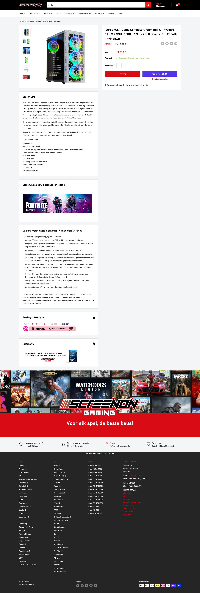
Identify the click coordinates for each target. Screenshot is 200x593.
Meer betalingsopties (160, 79)
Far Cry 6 (22, 531)
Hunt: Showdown (60, 472)
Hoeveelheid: (110, 65)
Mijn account (161, 6)
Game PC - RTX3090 (95, 496)
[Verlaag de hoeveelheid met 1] (119, 65)
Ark (20, 476)
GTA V (21, 558)
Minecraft (57, 486)
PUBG (56, 510)
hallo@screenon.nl (135, 476)
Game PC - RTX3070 (95, 489)
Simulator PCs (83, 13)
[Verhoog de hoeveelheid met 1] (131, 65)
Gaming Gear (99, 13)
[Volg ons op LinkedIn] (95, 585)
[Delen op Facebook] (162, 43)
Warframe (57, 565)
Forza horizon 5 (24, 551)
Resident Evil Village (61, 520)
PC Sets (47, 13)
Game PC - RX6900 (95, 476)
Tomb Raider (58, 554)
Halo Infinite (58, 466)
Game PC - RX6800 (95, 472)
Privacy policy (128, 511)
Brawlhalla (22, 493)
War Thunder (58, 561)
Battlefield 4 (23, 483)
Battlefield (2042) (25, 489)
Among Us (22, 469)
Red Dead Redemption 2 (62, 517)
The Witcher (58, 551)
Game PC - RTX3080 (95, 493)
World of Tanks (59, 568)
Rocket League (59, 527)
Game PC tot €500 (94, 466)
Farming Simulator (25, 534)
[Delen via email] (175, 43)
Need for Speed (59, 493)
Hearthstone (58, 469)
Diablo (21, 513)
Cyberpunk (23, 503)
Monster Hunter (59, 489)
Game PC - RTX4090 (95, 503)
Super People (58, 544)
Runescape (58, 531)
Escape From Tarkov (26, 527)
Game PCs (22, 13)
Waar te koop (127, 493)
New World (57, 496)
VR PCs (59, 13)
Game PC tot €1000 (95, 469)
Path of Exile (58, 507)
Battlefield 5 (23, 486)
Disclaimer (127, 514)
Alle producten (29, 21)
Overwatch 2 (58, 500)
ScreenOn (108, 44)
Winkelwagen (123, 74)
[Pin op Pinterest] (167, 43)
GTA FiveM (23, 561)
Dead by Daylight (25, 507)
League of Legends (61, 479)
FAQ (124, 496)
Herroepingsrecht (129, 505)
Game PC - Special (95, 513)
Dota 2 (21, 520)
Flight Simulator (24, 541)
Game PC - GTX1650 (95, 479)
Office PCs (34, 13)
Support (111, 13)
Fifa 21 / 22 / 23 (24, 537)
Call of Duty (23, 496)
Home (21, 21)
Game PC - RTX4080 (95, 500)
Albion (21, 466)
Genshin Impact (24, 554)
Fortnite (22, 548)
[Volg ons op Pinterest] (86, 585)
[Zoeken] (148, 5)
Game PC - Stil (93, 510)
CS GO (21, 500)
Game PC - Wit (93, 507)
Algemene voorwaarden (131, 502)
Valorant (56, 558)
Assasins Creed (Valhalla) (28, 479)
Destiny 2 (22, 510)
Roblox (56, 524)
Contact (120, 13)
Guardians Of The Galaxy (27, 565)
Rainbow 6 (57, 513)
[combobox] (96, 5)
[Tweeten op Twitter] (171, 43)
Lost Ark (57, 483)
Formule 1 (22, 544)
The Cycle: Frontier (61, 548)
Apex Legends (24, 472)
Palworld (57, 503)
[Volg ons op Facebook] (77, 585)
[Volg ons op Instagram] (82, 585)
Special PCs (70, 13)
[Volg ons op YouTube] (91, 585)
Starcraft (57, 541)
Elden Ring (23, 524)
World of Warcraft (60, 572)
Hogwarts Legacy (60, 476)
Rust (55, 534)
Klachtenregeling (129, 508)
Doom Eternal (24, 517)
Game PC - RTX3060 (95, 483)
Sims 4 (56, 537)
